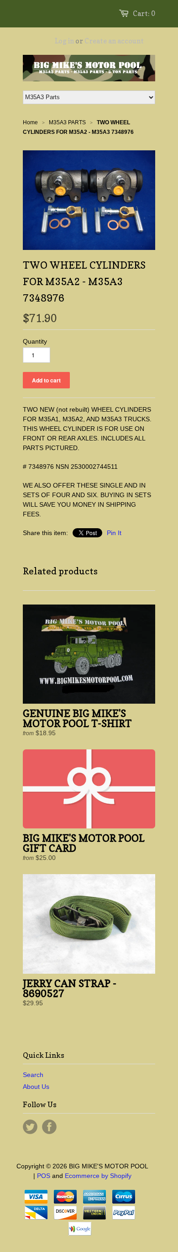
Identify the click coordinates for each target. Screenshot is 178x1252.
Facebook (49, 1126)
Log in (64, 41)
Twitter (30, 1126)
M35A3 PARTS (67, 122)
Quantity (35, 341)
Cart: (144, 13)
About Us (36, 1086)
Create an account (114, 41)
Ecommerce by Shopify (98, 1175)
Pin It (114, 532)
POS (43, 1175)
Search (33, 1074)
